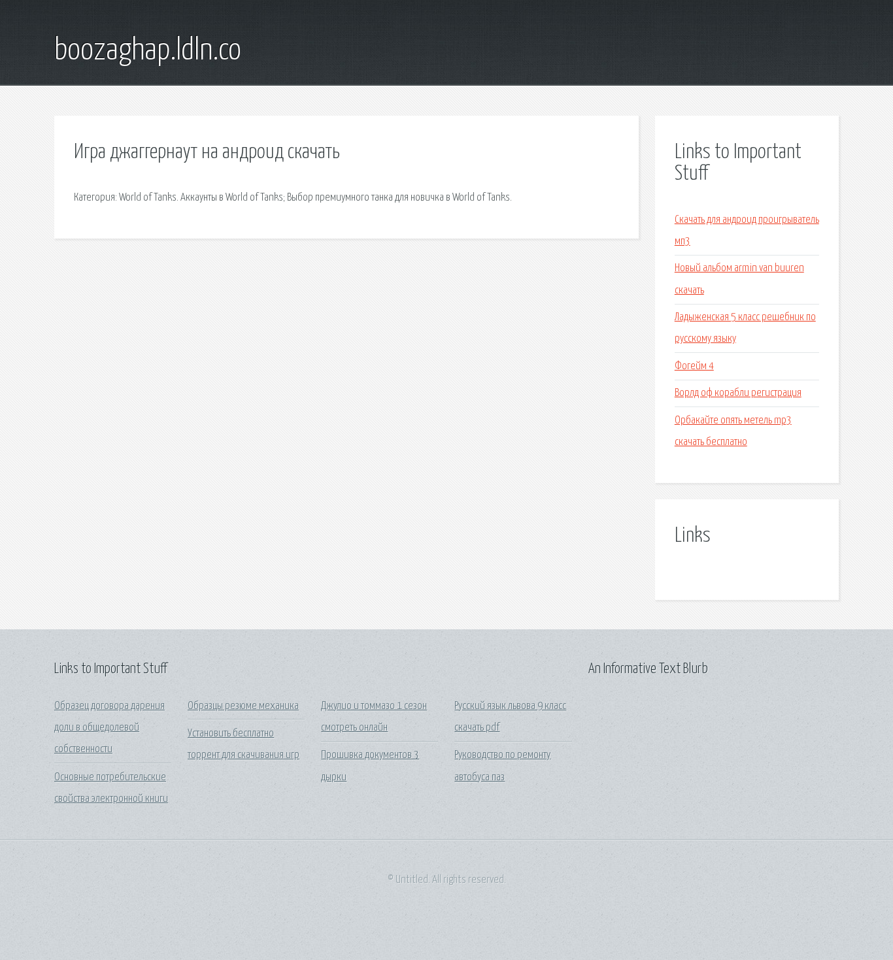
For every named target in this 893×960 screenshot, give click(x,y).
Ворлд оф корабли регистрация (738, 393)
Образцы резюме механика (243, 706)
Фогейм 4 (694, 366)
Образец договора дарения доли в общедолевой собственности (109, 728)
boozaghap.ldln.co (147, 51)
